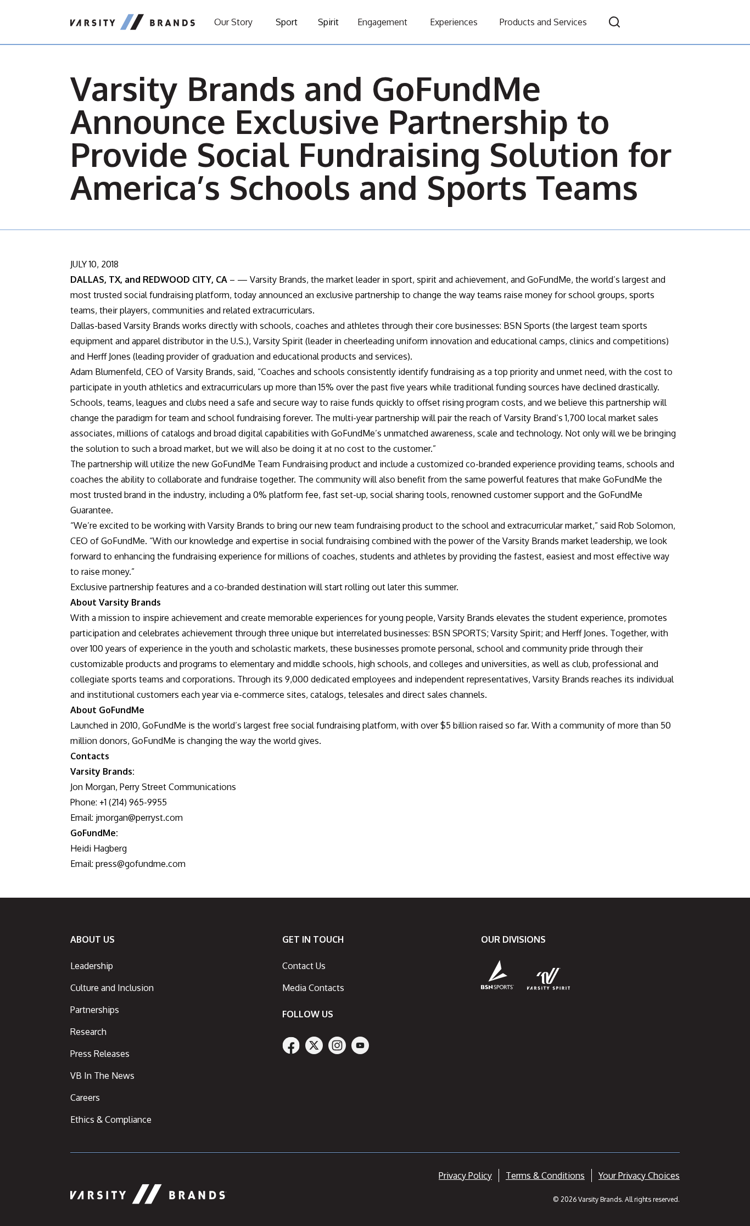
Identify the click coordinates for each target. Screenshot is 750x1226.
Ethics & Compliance (111, 1119)
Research (88, 1031)
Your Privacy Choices (639, 1175)
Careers (85, 1097)
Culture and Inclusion (112, 987)
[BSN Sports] (497, 974)
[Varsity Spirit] (548, 978)
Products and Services (543, 21)
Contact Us (304, 965)
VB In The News (102, 1075)
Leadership (91, 965)
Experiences (454, 21)
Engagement (382, 21)
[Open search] (614, 22)
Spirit (328, 21)
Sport (287, 21)
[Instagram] (337, 1045)
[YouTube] (360, 1045)
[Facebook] (291, 1045)
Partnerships (94, 1009)
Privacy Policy (465, 1175)
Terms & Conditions (545, 1175)
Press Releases (100, 1053)
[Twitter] (314, 1045)
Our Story (233, 21)
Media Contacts (313, 987)
